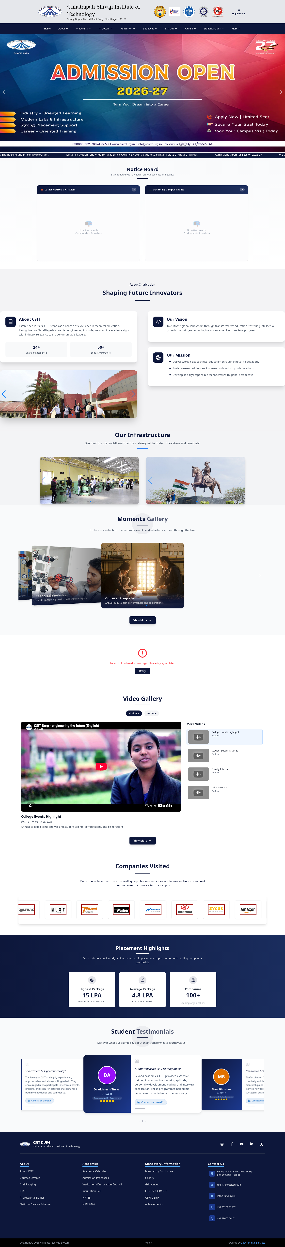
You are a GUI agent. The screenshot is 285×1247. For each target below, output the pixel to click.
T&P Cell (169, 28)
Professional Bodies (32, 1197)
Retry (142, 671)
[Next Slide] (260, 575)
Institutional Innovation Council (102, 1184)
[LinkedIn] (251, 1144)
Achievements (154, 1204)
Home (47, 28)
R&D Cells (104, 28)
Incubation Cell (91, 1191)
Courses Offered (30, 1178)
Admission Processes (95, 1178)
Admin (148, 1242)
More (235, 28)
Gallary (149, 1178)
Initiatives (148, 28)
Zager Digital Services (253, 1242)
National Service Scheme (35, 1204)
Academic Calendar (94, 1171)
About (61, 28)
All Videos (133, 713)
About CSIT (26, 1171)
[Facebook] (232, 1144)
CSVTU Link (152, 1197)
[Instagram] (222, 1144)
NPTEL (86, 1197)
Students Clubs (212, 28)
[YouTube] (241, 1144)
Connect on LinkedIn (41, 1100)
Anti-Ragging (28, 1184)
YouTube (152, 713)
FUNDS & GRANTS (156, 1191)
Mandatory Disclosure (159, 1171)
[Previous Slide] (25, 575)
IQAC (23, 1191)
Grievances (152, 1184)
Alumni (189, 28)
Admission (126, 28)
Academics (82, 28)
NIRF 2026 (88, 1204)
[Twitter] (261, 1144)
